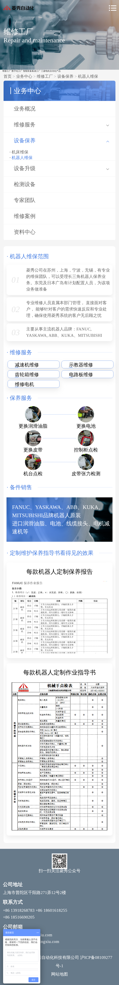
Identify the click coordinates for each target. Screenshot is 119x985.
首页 (8, 76)
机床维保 (20, 152)
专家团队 (24, 200)
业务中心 (24, 76)
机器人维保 (88, 76)
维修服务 (24, 125)
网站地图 (59, 974)
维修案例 (24, 216)
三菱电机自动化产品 (51, 71)
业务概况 (24, 109)
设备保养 (65, 76)
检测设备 (24, 184)
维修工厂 (6, 71)
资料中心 (24, 232)
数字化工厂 (17, 71)
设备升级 (24, 168)
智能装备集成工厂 (31, 71)
